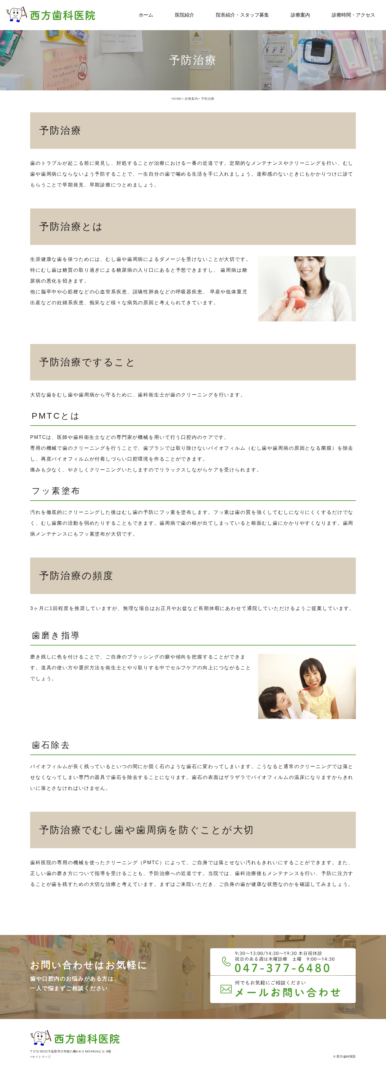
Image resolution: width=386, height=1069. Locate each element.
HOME (177, 98)
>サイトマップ (40, 1056)
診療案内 (191, 98)
